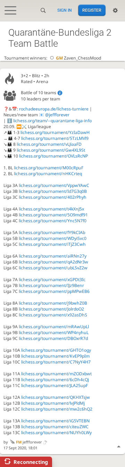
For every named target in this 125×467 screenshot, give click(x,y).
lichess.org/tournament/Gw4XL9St (51, 150)
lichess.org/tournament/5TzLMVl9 (55, 138)
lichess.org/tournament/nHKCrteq (48, 174)
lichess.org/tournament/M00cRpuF (48, 168)
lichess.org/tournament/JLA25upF (54, 385)
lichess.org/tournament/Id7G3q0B (53, 191)
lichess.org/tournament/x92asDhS (53, 315)
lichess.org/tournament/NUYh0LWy (56, 432)
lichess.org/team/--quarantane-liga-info (52, 121)
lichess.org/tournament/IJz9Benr (51, 285)
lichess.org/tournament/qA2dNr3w (53, 262)
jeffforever (29, 441)
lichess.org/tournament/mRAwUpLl (54, 327)
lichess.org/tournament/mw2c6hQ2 (56, 409)
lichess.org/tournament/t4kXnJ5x (51, 209)
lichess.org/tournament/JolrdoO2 (51, 309)
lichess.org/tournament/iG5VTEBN (55, 421)
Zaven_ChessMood (78, 58)
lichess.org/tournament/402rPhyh (52, 197)
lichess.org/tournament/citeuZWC (55, 427)
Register (91, 10)
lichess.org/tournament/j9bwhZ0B (53, 303)
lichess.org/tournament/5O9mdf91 (53, 215)
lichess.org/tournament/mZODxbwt (56, 374)
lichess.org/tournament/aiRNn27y (52, 256)
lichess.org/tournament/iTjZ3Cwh (52, 244)
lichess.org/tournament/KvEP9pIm (55, 356)
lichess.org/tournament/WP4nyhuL (54, 332)
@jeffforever (57, 115)
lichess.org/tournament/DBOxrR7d (53, 338)
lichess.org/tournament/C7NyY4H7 (56, 362)
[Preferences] (115, 10)
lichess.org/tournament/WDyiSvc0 (52, 238)
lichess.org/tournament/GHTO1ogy (56, 350)
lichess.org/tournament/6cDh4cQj (55, 380)
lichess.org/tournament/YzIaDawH (55, 132)
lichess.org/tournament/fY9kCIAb (52, 232)
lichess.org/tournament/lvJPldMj (53, 403)
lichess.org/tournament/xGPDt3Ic (52, 279)
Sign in (64, 10)
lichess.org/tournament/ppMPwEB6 (54, 291)
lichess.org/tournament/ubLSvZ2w (53, 268)
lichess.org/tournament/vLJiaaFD (49, 144)
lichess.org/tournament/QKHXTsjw (55, 397)
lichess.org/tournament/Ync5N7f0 (52, 221)
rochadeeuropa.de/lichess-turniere (54, 109)
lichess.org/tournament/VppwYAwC (54, 185)
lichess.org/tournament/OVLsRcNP (53, 156)
